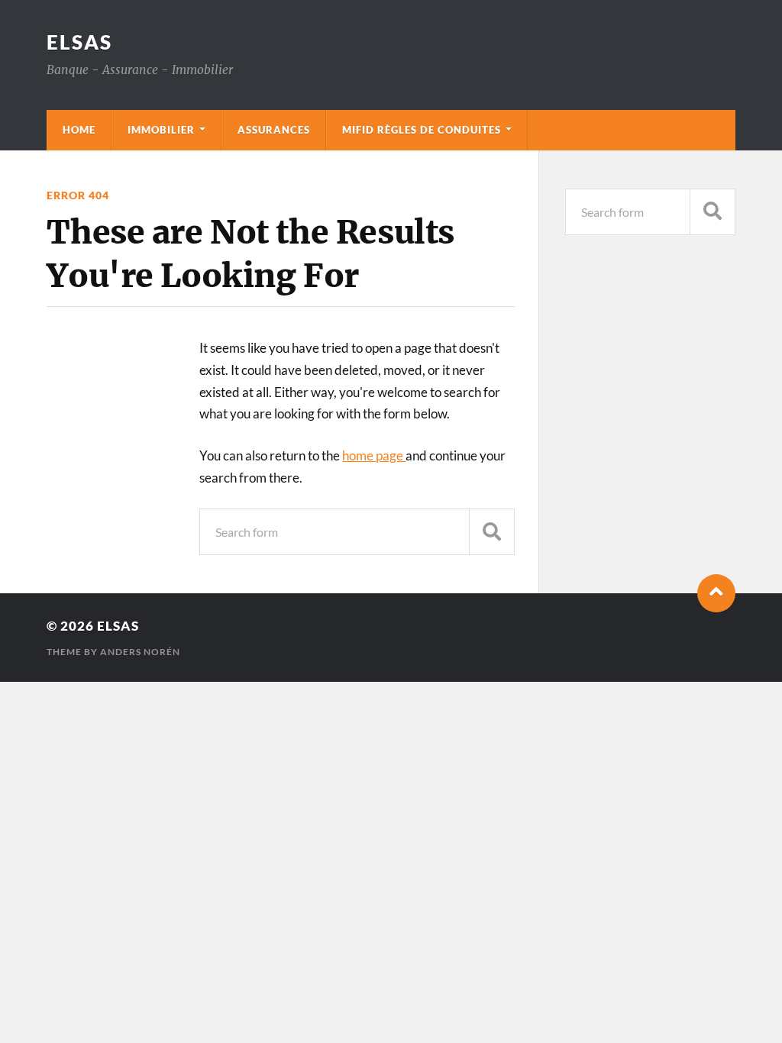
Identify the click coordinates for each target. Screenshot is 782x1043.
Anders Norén (140, 651)
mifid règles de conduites (421, 130)
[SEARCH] (492, 532)
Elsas (79, 42)
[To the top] (716, 593)
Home (79, 130)
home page (374, 455)
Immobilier (161, 130)
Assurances (274, 130)
